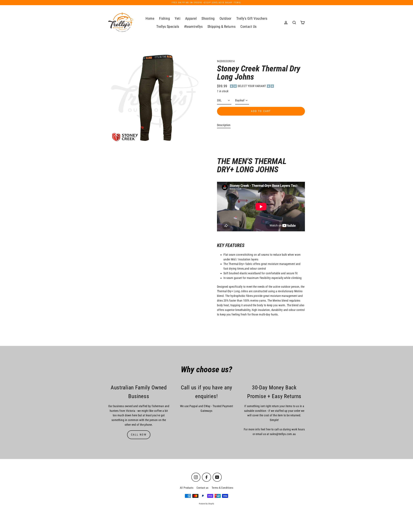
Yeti (177, 18)
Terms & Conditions (222, 487)
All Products (186, 487)
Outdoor (226, 18)
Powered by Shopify (206, 504)
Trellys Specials (167, 27)
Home (150, 18)
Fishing (164, 18)
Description (224, 125)
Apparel (191, 18)
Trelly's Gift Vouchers (251, 18)
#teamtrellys (193, 27)
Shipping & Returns (221, 27)
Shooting (208, 18)
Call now (138, 434)
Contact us (202, 487)
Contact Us (248, 27)
